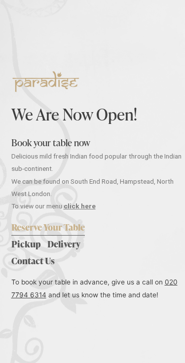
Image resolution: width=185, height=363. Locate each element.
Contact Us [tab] (33, 260)
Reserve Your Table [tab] (48, 227)
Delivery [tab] (63, 244)
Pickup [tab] (26, 244)
